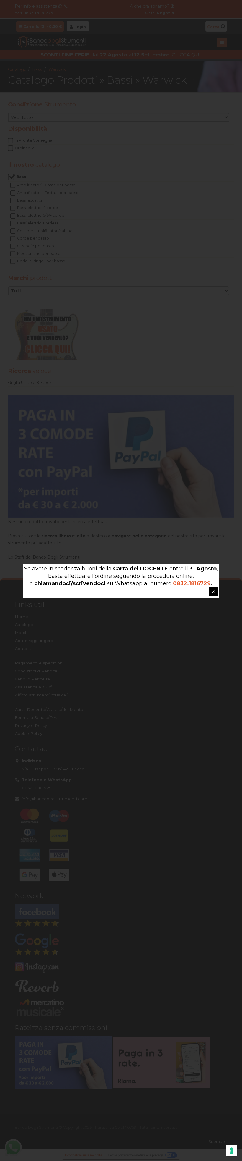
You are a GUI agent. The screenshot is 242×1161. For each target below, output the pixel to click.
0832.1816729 (192, 583)
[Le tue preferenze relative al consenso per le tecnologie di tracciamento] (231, 1150)
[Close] (213, 591)
